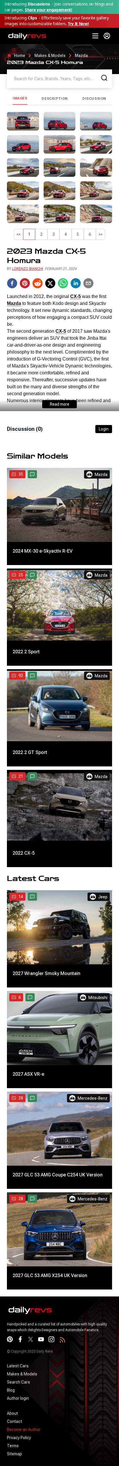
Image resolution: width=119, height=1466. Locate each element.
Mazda (81, 55)
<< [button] (18, 234)
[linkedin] (75, 371)
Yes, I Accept (32, 1454)
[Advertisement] (59, 287)
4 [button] (65, 234)
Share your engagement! (48, 9)
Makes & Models (50, 55)
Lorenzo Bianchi (27, 357)
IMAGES (20, 99)
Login (104, 517)
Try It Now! (78, 23)
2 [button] (41, 234)
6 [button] (90, 234)
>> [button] (100, 234)
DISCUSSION (94, 98)
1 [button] (29, 234)
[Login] (107, 36)
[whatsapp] (63, 371)
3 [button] (53, 234)
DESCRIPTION (55, 99)
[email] (88, 371)
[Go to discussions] (32, 562)
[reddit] (37, 371)
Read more (59, 492)
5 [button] (78, 234)
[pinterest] (25, 371)
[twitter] (50, 371)
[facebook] (12, 371)
